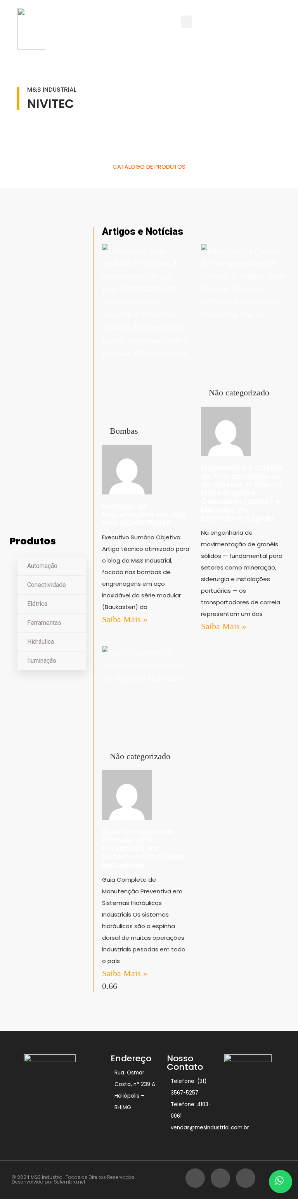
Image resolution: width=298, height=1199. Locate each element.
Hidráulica (40, 641)
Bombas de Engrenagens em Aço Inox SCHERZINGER (144, 515)
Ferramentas (44, 622)
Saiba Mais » (124, 619)
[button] (186, 21)
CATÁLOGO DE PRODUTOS (149, 166)
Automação (42, 566)
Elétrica (37, 603)
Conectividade (46, 584)
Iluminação (41, 660)
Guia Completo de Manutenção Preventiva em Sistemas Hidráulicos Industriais (143, 848)
